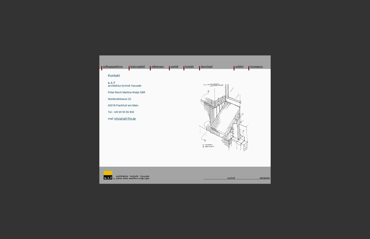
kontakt (189, 66)
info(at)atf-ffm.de (125, 118)
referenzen (158, 66)
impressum (256, 66)
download (206, 66)
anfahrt (239, 66)
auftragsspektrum (113, 66)
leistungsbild (137, 66)
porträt (174, 66)
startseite (253, 178)
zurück (219, 178)
